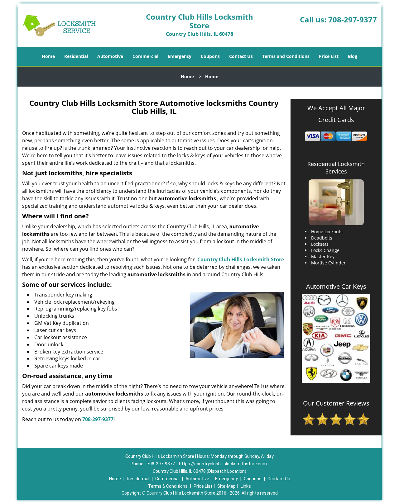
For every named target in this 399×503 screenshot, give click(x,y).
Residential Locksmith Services (336, 167)
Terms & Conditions (168, 486)
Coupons (210, 56)
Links (246, 486)
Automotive (110, 56)
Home (48, 56)
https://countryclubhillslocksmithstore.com (223, 463)
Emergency (179, 56)
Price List (329, 56)
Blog (352, 56)
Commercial (145, 56)
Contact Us (241, 56)
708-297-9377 (352, 19)
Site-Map (226, 486)
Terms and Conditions (286, 56)
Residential (76, 56)
